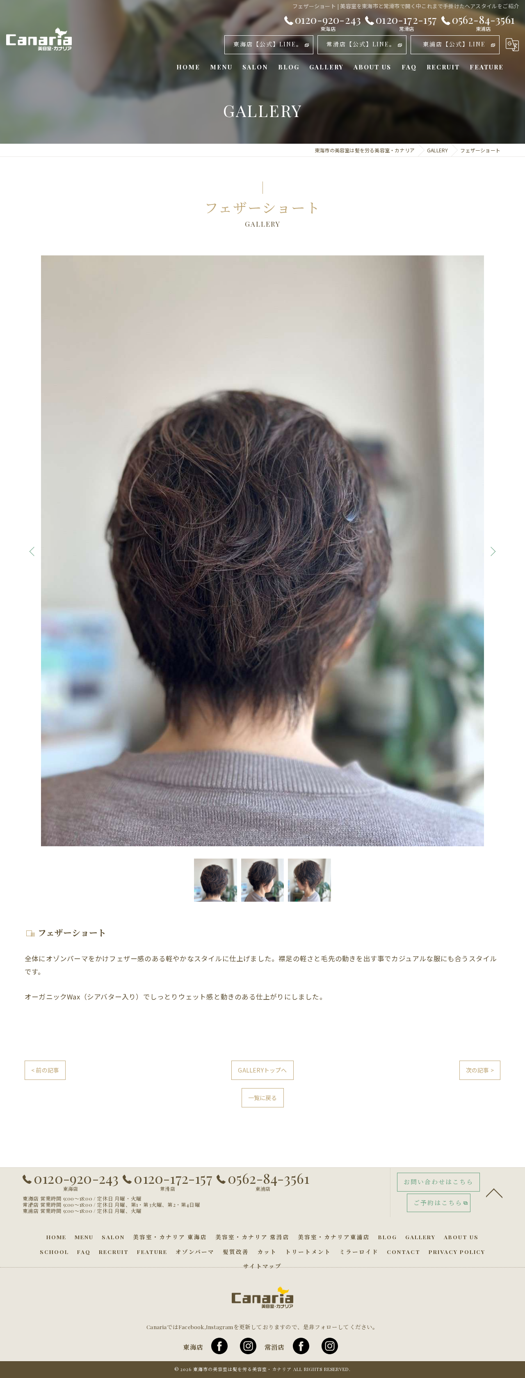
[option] (262, 551)
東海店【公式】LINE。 (268, 44)
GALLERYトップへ (262, 1070)
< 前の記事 (45, 1070)
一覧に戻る (262, 1097)
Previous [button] (34, 551)
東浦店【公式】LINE (454, 44)
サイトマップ (262, 1266)
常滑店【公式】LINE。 (361, 44)
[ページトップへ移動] (494, 1192)
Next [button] (491, 551)
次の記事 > (480, 1070)
